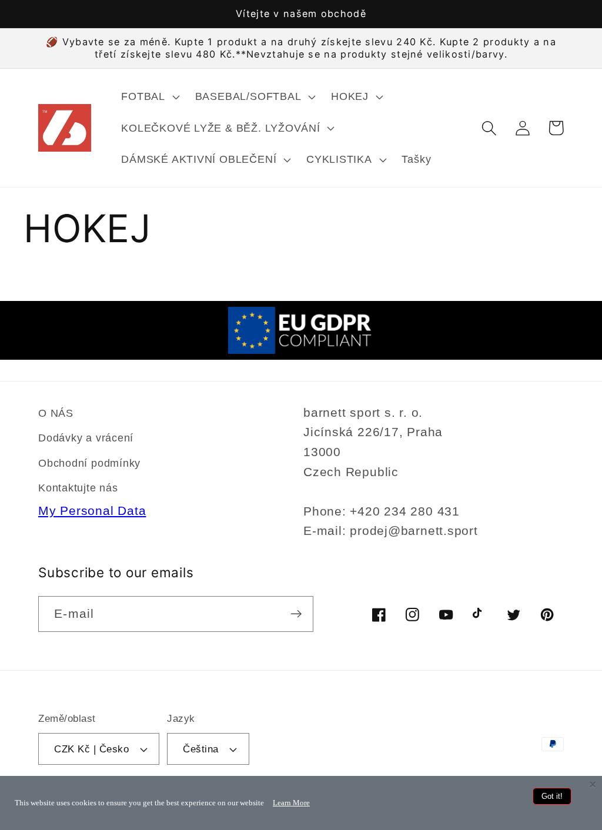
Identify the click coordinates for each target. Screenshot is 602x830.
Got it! (552, 796)
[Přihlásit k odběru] (296, 614)
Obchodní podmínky (89, 463)
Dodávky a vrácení (85, 438)
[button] (149, 96)
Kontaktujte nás (78, 488)
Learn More (291, 802)
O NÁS (55, 413)
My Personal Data (92, 510)
